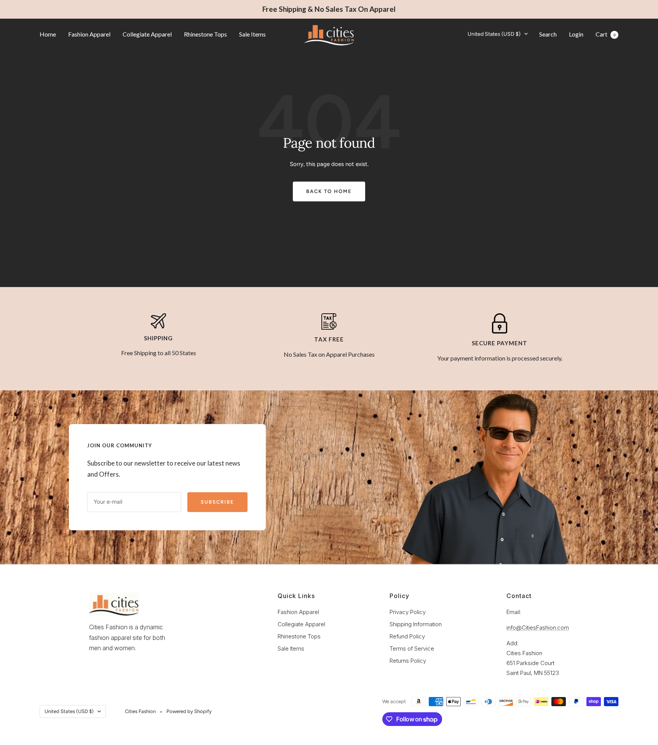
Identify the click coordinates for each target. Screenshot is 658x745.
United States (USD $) (494, 33)
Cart (606, 33)
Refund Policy (407, 636)
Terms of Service (412, 648)
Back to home (329, 191)
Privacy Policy (408, 612)
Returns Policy (408, 660)
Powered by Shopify (189, 711)
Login (576, 33)
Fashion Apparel (89, 33)
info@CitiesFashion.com (537, 627)
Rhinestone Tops (205, 33)
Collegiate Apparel (147, 33)
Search (548, 33)
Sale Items (252, 33)
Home (48, 33)
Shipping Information (416, 624)
